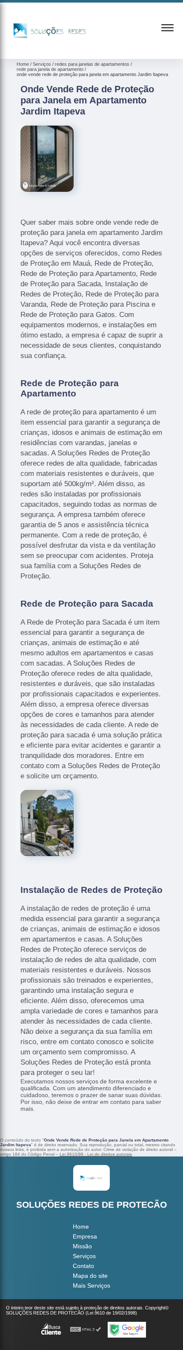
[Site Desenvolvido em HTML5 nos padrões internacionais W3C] (85, 1330)
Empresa (85, 1236)
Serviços (84, 1256)
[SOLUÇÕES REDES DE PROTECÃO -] (49, 49)
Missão (82, 1246)
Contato (83, 1265)
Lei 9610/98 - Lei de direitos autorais (96, 1154)
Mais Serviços (91, 1285)
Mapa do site (90, 1275)
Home (81, 1226)
